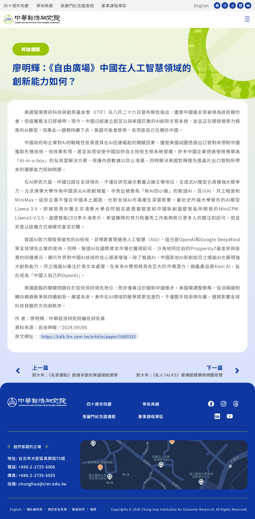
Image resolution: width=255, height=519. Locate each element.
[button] (247, 19)
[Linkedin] (240, 5)
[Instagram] (225, 5)
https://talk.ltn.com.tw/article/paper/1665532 (88, 336)
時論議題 (30, 49)
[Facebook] (217, 5)
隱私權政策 (35, 509)
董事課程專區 (114, 5)
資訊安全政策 (57, 509)
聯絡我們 (78, 509)
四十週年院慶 (16, 5)
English (201, 5)
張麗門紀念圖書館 (77, 5)
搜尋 (93, 509)
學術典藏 (44, 5)
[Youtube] (248, 5)
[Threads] (232, 5)
